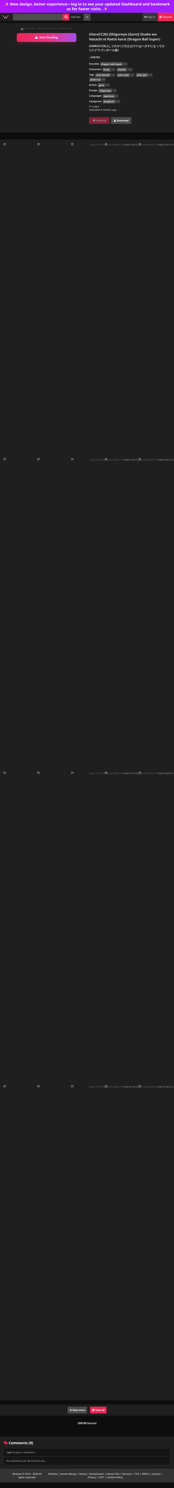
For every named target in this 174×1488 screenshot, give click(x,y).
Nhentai (17, 1473)
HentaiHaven (96, 1473)
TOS (137, 1473)
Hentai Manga (68, 1473)
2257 (101, 1477)
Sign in (151, 17)
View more (78, 1410)
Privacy (92, 1477)
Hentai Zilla (113, 1473)
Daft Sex (75, 17)
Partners (127, 1473)
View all (100, 1410)
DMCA (145, 1473)
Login (9, 1452)
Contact (156, 1473)
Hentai (82, 1473)
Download (122, 120)
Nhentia (52, 1473)
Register (167, 17)
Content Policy (115, 1477)
